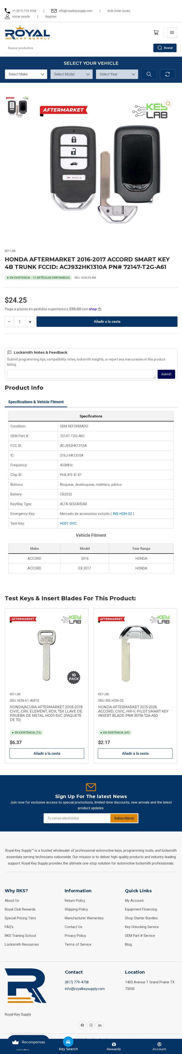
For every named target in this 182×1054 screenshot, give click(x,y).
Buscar (168, 48)
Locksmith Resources (22, 944)
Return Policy (75, 900)
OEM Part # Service (140, 936)
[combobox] (91, 48)
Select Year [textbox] (109, 74)
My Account (134, 900)
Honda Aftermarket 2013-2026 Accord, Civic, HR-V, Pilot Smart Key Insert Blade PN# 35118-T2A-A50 (133, 711)
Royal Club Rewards (20, 909)
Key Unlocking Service (142, 927)
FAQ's (9, 927)
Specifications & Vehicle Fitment (36, 402)
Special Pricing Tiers (20, 918)
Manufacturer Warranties (84, 918)
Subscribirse (124, 818)
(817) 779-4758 (77, 982)
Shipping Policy (76, 909)
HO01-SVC (68, 523)
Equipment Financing (141, 909)
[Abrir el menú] (172, 32)
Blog (128, 944)
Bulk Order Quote (119, 11)
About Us (12, 900)
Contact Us (73, 927)
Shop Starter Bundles (141, 918)
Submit (166, 374)
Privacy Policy (75, 936)
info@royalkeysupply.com (85, 989)
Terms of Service (78, 944)
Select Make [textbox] (18, 74)
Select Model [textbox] (64, 74)
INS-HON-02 (123, 514)
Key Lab (10, 251)
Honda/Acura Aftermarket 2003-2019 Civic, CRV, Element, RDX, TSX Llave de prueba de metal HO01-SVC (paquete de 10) (46, 713)
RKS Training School (20, 936)
